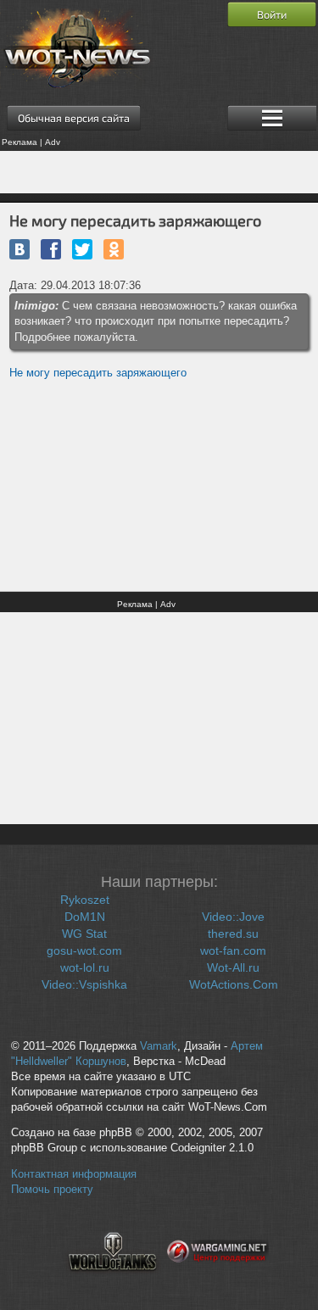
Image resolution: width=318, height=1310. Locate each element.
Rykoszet (84, 899)
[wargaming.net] (218, 1281)
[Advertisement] (159, 172)
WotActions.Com (233, 984)
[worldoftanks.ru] (113, 1281)
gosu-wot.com (84, 950)
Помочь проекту (52, 1190)
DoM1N (84, 916)
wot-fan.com (233, 950)
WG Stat (84, 933)
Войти (272, 14)
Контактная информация (74, 1174)
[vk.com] (19, 249)
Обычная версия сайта (74, 118)
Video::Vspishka (84, 984)
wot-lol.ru (84, 967)
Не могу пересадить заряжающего (98, 372)
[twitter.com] (82, 249)
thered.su (233, 933)
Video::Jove (233, 916)
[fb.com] (51, 249)
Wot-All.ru (233, 967)
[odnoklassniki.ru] (113, 249)
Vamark (158, 1046)
